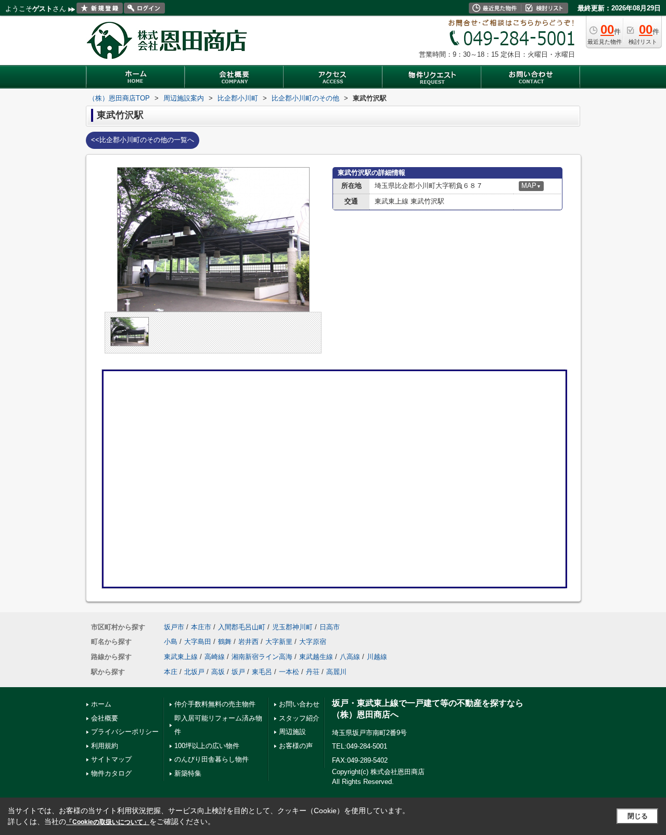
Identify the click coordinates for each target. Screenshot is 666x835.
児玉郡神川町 (292, 627)
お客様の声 (296, 746)
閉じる (637, 816)
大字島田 (197, 642)
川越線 (377, 657)
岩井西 (248, 642)
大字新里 (278, 642)
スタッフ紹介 (299, 718)
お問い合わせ (299, 704)
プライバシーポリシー (125, 732)
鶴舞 (225, 642)
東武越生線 (316, 657)
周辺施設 (292, 732)
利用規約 (104, 746)
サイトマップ (111, 759)
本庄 (170, 672)
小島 (170, 642)
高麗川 (336, 672)
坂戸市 (174, 627)
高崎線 (214, 657)
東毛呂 (262, 672)
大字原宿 (312, 642)
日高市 (329, 627)
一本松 (289, 672)
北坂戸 (194, 672)
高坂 (218, 672)
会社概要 (104, 718)
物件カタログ (111, 773)
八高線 (350, 657)
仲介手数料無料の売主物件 (214, 704)
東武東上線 (181, 657)
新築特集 (187, 773)
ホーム (101, 704)
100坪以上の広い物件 (206, 746)
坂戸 (238, 672)
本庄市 (201, 627)
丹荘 (312, 672)
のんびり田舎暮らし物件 (211, 759)
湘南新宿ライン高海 (262, 657)
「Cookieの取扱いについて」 (107, 822)
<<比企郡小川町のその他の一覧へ (142, 140)
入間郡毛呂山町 (241, 627)
